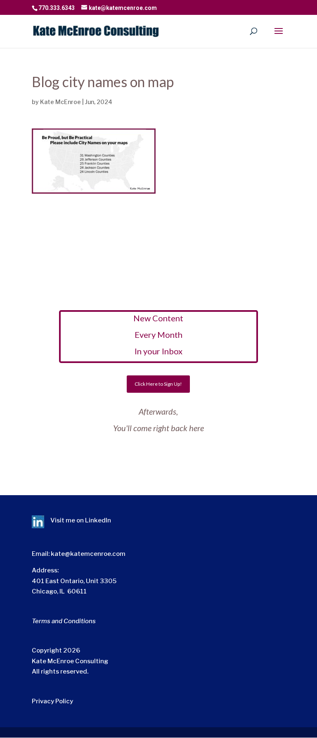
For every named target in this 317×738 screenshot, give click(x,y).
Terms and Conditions (64, 621)
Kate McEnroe (60, 101)
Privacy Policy (52, 701)
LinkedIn (98, 520)
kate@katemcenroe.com (88, 554)
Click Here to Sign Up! (158, 384)
